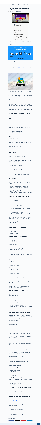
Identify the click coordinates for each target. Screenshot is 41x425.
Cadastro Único (21, 353)
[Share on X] (17, 420)
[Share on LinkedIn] (30, 420)
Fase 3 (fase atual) (16, 28)
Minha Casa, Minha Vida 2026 (8, 1)
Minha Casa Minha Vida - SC (19, 11)
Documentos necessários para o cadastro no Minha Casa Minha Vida (21, 37)
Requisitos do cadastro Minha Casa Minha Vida (18, 34)
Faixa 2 (15, 32)
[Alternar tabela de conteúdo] (26, 24)
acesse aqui (20, 381)
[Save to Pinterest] (23, 420)
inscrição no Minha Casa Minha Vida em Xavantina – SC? (17, 400)
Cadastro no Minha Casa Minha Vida (17, 33)
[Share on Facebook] (11, 420)
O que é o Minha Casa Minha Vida (17, 25)
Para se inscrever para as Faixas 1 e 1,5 (18, 36)
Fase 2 (14, 27)
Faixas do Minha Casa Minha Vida (17, 30)
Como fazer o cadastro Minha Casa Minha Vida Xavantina (19, 39)
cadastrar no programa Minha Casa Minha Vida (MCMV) (22, 67)
